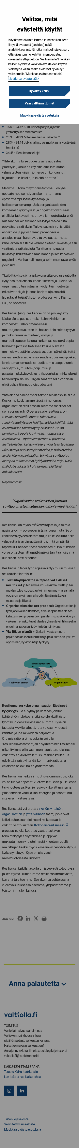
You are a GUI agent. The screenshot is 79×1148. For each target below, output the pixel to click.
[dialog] (39, 62)
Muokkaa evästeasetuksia (39, 115)
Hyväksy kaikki (39, 91)
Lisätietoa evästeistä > (23, 79)
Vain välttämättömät (39, 103)
